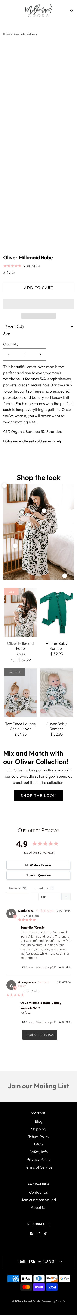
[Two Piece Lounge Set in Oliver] (20, 692)
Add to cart (38, 287)
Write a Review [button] (40, 865)
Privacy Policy (38, 1159)
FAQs (38, 1144)
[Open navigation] (6, 10)
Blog (38, 1121)
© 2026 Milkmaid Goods (26, 1301)
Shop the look (38, 795)
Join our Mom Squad (38, 1199)
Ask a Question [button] (40, 875)
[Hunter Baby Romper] (56, 612)
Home (6, 34)
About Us (38, 1207)
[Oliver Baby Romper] (56, 692)
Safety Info (38, 1151)
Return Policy (38, 1136)
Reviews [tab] (14, 888)
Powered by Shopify (53, 1301)
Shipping (38, 1129)
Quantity (10, 344)
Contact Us (38, 1192)
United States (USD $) (37, 1261)
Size (6, 333)
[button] (38, 304)
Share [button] (29, 967)
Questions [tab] (42, 888)
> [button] (39, 1035)
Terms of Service (39, 1167)
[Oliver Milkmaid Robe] (20, 612)
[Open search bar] (59, 10)
